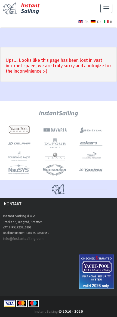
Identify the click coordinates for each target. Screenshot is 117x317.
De (99, 22)
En (86, 22)
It (111, 22)
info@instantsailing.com (23, 238)
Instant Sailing (46, 311)
